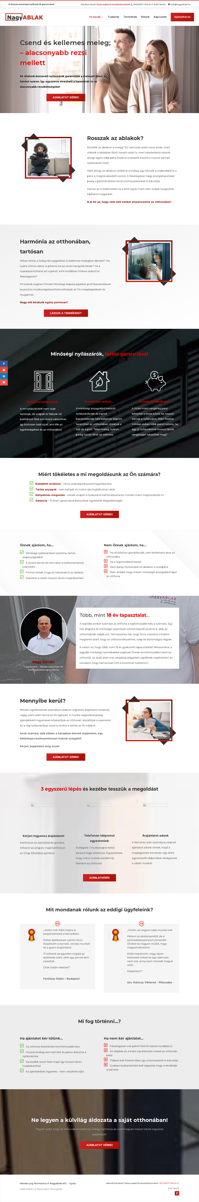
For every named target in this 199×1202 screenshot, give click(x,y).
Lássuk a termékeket (66, 313)
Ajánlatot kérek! (66, 97)
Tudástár (113, 17)
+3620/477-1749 (140, 4)
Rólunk (145, 17)
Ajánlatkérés (182, 16)
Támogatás (56, 1189)
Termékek (130, 17)
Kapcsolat (160, 17)
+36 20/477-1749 (166, 1183)
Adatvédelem (27, 1189)
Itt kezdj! (94, 17)
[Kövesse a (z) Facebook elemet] (177, 1193)
